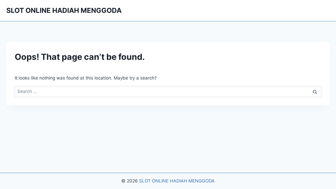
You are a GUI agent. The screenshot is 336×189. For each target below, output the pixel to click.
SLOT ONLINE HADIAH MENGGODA (177, 180)
